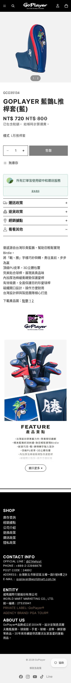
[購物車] (66, 6)
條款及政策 (35, 668)
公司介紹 (9, 528)
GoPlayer (40, 659)
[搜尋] (13, 6)
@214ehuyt (34, 561)
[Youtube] (35, 676)
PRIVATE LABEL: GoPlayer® (23, 608)
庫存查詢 (9, 517)
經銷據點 (16, 220)
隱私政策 (9, 543)
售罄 (48, 150)
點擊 (25, 301)
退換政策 (9, 532)
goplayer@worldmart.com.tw (36, 579)
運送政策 (16, 203)
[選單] (4, 5)
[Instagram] (27, 676)
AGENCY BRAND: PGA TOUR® (25, 613)
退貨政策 (16, 212)
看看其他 (16, 229)
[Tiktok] (41, 676)
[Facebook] (21, 676)
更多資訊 (35, 191)
